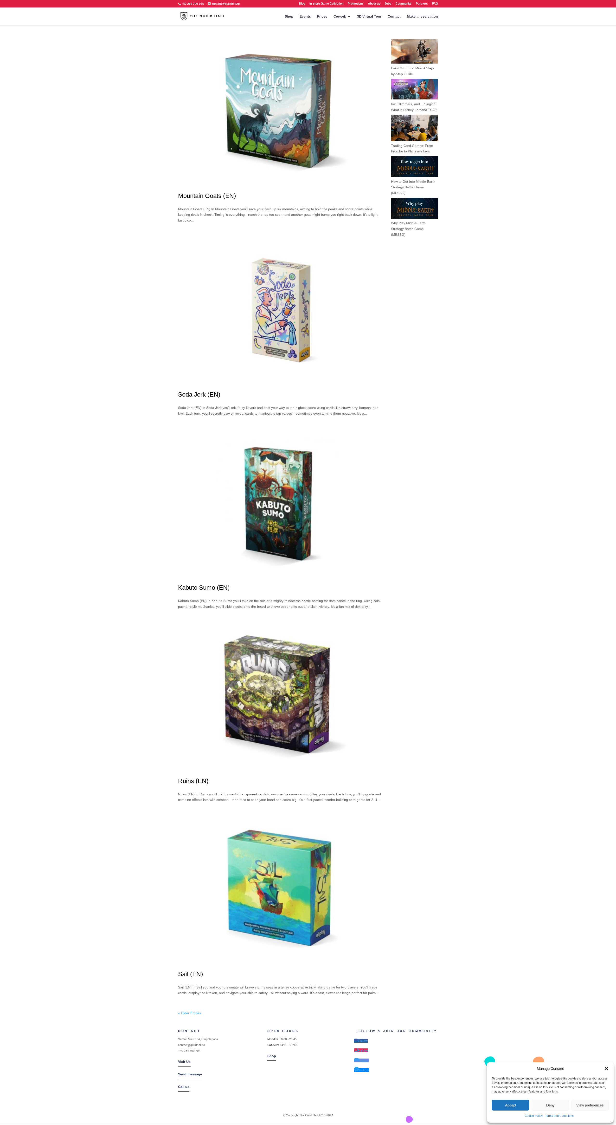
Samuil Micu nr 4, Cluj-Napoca (198, 1039)
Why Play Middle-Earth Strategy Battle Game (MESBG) (408, 228)
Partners (422, 3)
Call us (183, 1087)
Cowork (340, 16)
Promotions (356, 3)
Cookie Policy (534, 1116)
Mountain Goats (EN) (207, 195)
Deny (550, 1105)
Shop (289, 16)
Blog (302, 3)
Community (403, 3)
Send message (190, 1074)
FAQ (435, 3)
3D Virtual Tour (369, 16)
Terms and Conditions (559, 1116)
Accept (510, 1105)
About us (374, 3)
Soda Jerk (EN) (199, 394)
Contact (394, 16)
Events (305, 16)
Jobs (388, 3)
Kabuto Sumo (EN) (204, 587)
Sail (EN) (190, 974)
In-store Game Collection (326, 3)
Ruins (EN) (193, 781)
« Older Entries (189, 1013)
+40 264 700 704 (189, 1051)
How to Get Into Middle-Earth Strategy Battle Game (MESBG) (413, 187)
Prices (322, 16)
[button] (606, 1068)
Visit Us (184, 1062)
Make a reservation (422, 16)
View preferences (590, 1105)
